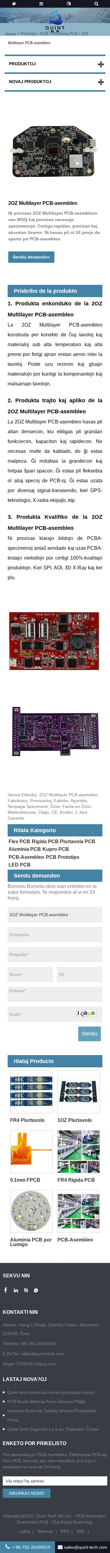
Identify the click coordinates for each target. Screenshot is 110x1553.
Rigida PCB (45, 841)
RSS (65, 1531)
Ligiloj (24, 1531)
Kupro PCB (55, 849)
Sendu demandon (31, 256)
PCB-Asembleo (26, 857)
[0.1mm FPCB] (31, 1152)
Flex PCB (19, 841)
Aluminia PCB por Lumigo (31, 1242)
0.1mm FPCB (25, 1180)
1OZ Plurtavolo (74, 1120)
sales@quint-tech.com (42, 1353)
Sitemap (45, 1531)
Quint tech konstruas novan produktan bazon (50, 1392)
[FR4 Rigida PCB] (78, 1152)
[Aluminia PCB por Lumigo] (31, 1211)
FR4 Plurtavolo (27, 1120)
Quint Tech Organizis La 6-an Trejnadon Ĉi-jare (53, 1429)
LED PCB (20, 864)
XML (80, 1531)
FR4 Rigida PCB (76, 1180)
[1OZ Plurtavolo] (78, 1092)
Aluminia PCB (25, 849)
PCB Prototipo (62, 857)
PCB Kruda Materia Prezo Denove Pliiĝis (46, 1401)
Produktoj (22, 63)
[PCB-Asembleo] (78, 1211)
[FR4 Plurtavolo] (31, 1092)
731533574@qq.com (36, 1363)
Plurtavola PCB (77, 841)
